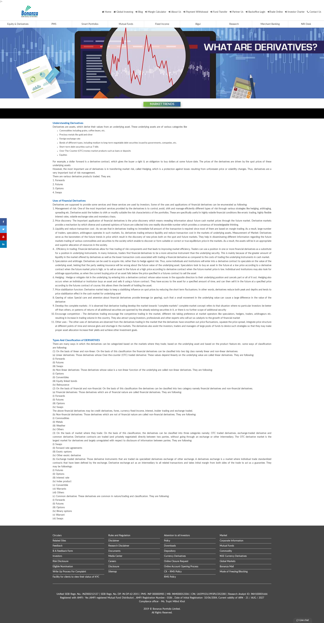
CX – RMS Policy (173, 571)
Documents (114, 551)
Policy (167, 541)
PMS (53, 24)
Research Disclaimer (118, 546)
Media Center (115, 556)
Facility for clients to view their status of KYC (76, 577)
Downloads (170, 546)
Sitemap (112, 571)
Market (223, 535)
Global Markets (227, 561)
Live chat (304, 620)
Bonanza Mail (227, 566)
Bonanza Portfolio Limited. (166, 609)
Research (234, 24)
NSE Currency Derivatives (233, 556)
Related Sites (59, 541)
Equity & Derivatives (18, 24)
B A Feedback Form (63, 551)
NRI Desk (306, 24)
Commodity (226, 551)
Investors (57, 556)
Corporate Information (231, 541)
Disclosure (113, 566)
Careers (112, 561)
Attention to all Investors (177, 535)
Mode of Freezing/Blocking (234, 571)
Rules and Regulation (119, 535)
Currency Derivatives (175, 556)
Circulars (57, 535)
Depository (170, 551)
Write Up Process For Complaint (69, 571)
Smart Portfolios (90, 24)
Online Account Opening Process (181, 566)
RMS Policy (170, 577)
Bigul (197, 24)
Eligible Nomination (63, 566)
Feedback (57, 546)
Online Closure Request (176, 561)
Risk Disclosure (60, 561)
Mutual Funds (126, 24)
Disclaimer (113, 541)
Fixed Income (162, 24)
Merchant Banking (270, 24)
